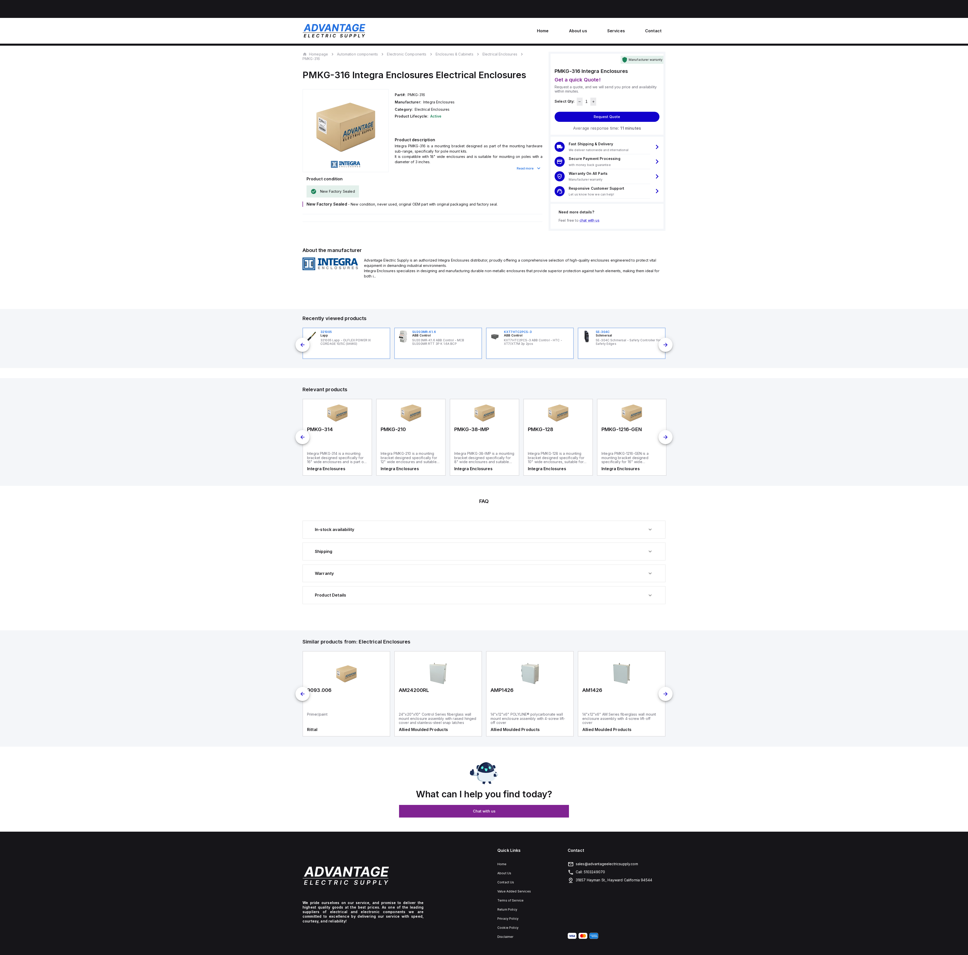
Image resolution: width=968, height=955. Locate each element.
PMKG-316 (311, 59)
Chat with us (484, 811)
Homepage (318, 54)
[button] (607, 147)
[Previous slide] (302, 345)
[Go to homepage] (363, 875)
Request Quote (607, 117)
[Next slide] (665, 345)
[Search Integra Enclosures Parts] (330, 268)
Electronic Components (406, 54)
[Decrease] (580, 102)
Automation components (357, 54)
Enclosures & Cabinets (454, 54)
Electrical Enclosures (499, 54)
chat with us (589, 220)
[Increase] (593, 102)
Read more (525, 168)
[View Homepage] (334, 30)
